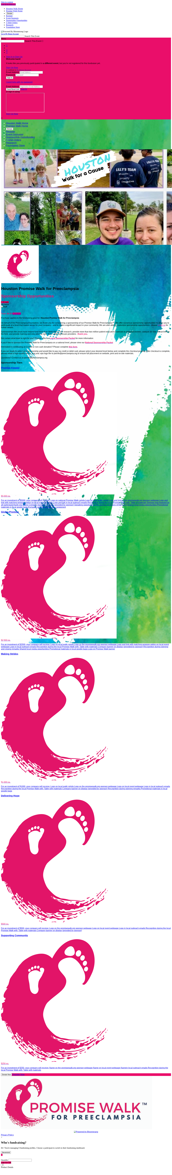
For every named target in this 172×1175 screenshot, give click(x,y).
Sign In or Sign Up (14, 57)
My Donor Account (23, 70)
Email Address (12, 72)
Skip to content (7, 2)
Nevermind (6, 1152)
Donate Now (6, 1075)
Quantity (4, 1160)
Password (10, 75)
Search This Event (32, 36)
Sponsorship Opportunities (16, 20)
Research (9, 25)
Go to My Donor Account (10, 34)
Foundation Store (13, 27)
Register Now (18, 1074)
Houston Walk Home (14, 9)
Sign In (24, 89)
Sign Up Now (12, 68)
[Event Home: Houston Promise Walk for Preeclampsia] (20, 282)
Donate (9, 13)
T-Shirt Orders (12, 23)
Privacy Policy (7, 1135)
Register (9, 16)
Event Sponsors (12, 18)
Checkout (16, 314)
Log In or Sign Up (8, 4)
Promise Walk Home (14, 11)
